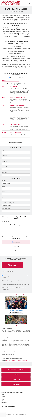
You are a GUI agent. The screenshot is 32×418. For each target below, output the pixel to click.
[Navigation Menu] (30, 3)
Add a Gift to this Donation (16, 312)
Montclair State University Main (16, 370)
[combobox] (16, 142)
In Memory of (16, 251)
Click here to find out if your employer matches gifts (16, 360)
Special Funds (16, 379)
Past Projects (16, 384)
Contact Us (4, 402)
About (3, 396)
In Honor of (16, 246)
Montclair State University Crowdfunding (12, 392)
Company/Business (6, 167)
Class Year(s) (14, 225)
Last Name (4, 161)
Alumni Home (5, 401)
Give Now (12, 265)
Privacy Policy (5, 398)
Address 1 (4, 186)
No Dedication (16, 242)
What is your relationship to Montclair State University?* (16, 217)
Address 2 (4, 191)
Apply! (3, 399)
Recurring (20, 77)
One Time (12, 77)
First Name (4, 155)
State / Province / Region (8, 203)
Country (4, 180)
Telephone (4, 172)
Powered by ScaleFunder (8, 406)
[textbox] (16, 142)
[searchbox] (16, 221)
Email (3, 150)
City (3, 197)
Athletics (16, 374)
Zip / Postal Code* (6, 208)
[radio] (16, 242)
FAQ (2, 395)
